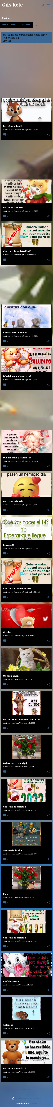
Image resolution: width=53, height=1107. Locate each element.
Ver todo (7, 41)
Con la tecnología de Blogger (28, 1098)
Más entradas (26, 1089)
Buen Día (26, 25)
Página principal (9, 25)
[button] (48, 135)
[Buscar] (43, 5)
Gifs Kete (12, 5)
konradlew (33, 1103)
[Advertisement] (26, 71)
